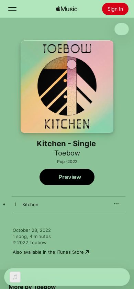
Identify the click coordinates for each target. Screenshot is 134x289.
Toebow (67, 153)
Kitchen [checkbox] (30, 204)
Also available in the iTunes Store (48, 252)
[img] (66, 9)
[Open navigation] (12, 8)
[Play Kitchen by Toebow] (15, 204)
